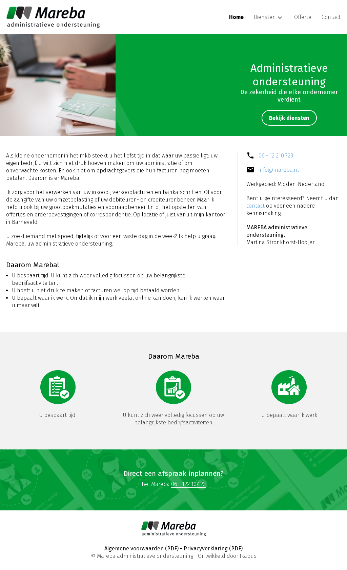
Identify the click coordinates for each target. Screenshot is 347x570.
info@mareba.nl (279, 170)
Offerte (302, 17)
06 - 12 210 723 (276, 155)
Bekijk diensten (289, 118)
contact (255, 206)
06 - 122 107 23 (188, 484)
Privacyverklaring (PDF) (213, 548)
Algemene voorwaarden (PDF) (141, 548)
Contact (331, 17)
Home (236, 17)
